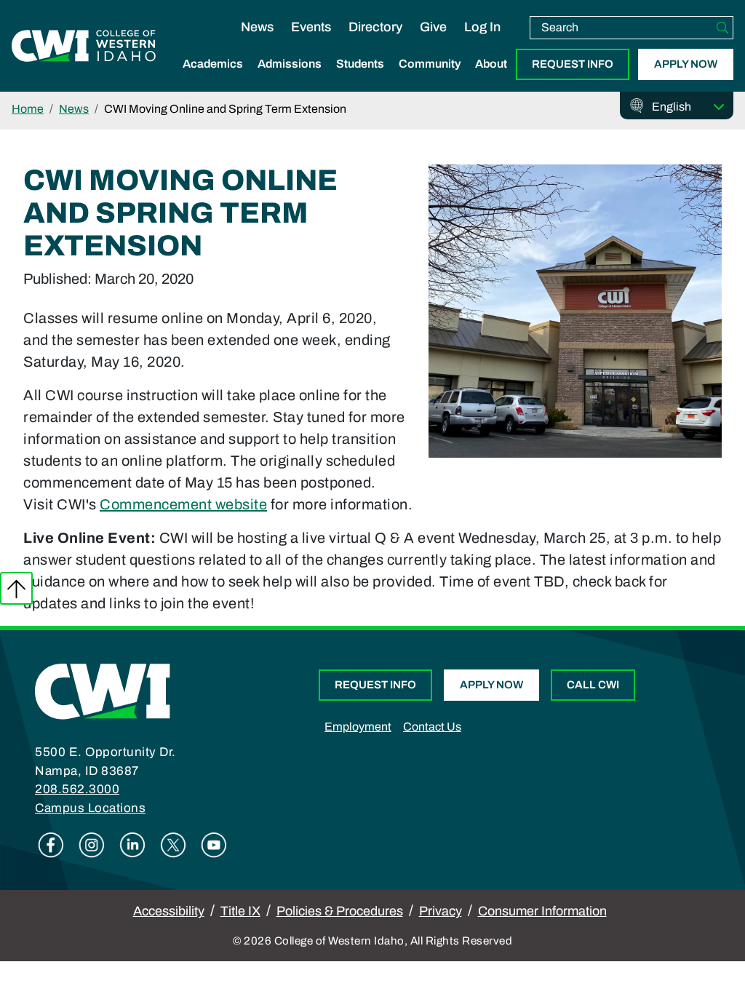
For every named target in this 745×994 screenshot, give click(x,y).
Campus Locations (90, 808)
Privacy (440, 911)
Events (311, 27)
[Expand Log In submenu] (482, 42)
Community (430, 63)
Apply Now (685, 64)
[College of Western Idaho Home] (84, 46)
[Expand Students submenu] (360, 79)
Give (433, 27)
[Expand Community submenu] (430, 79)
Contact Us (432, 726)
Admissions (290, 63)
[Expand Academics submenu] (213, 79)
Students (360, 63)
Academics (213, 63)
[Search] (722, 27)
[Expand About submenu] (491, 79)
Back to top (16, 588)
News (257, 27)
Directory (375, 27)
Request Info (572, 64)
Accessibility (168, 911)
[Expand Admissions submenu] (290, 79)
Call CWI (593, 685)
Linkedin (132, 845)
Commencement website (183, 504)
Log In (482, 27)
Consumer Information (542, 911)
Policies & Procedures (339, 911)
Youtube (214, 845)
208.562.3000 (77, 789)
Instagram (92, 845)
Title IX (240, 911)
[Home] (102, 691)
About (491, 63)
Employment (357, 726)
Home (28, 109)
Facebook (51, 845)
